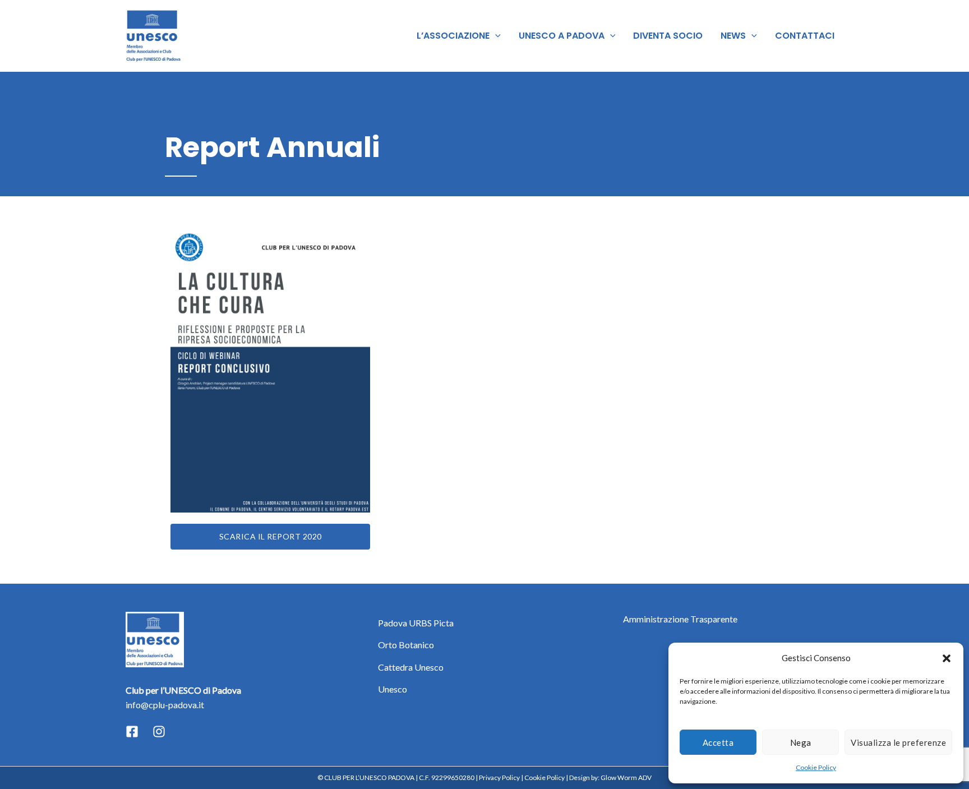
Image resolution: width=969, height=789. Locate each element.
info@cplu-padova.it (165, 704)
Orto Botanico (406, 644)
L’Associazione (453, 35)
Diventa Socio (668, 35)
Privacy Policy (499, 777)
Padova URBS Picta (416, 622)
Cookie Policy (816, 767)
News (733, 35)
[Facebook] (132, 731)
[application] (495, 35)
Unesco (392, 689)
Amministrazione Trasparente (680, 618)
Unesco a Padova (562, 35)
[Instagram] (159, 731)
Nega (800, 742)
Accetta (718, 742)
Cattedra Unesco (411, 667)
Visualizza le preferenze (898, 742)
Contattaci (804, 35)
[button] (946, 658)
